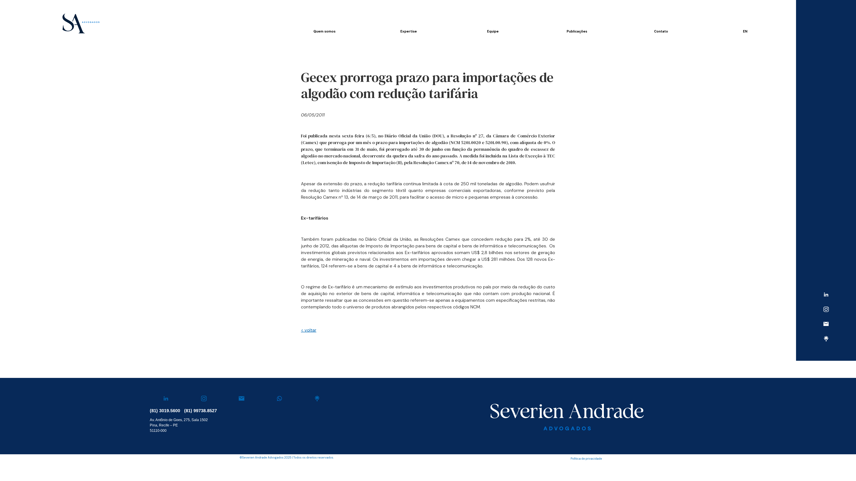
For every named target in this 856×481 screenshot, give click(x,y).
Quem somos (324, 31)
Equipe (493, 31)
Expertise (408, 31)
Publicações (577, 31)
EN (745, 31)
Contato (661, 31)
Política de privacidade (586, 459)
